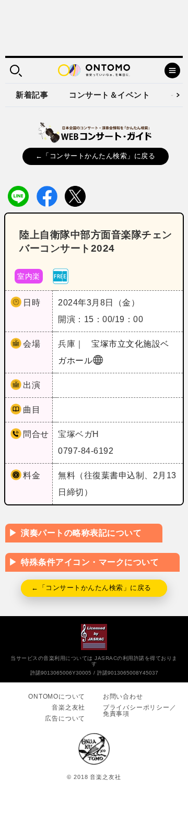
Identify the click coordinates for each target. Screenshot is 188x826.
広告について (65, 718)
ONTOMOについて (56, 696)
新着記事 (32, 94)
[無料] (60, 275)
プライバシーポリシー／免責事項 (140, 710)
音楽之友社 (68, 707)
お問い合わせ (123, 696)
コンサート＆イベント (109, 94)
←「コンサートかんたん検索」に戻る (96, 156)
